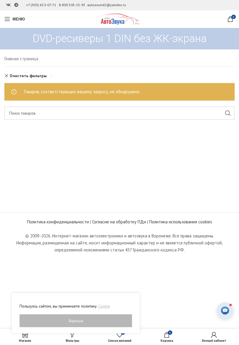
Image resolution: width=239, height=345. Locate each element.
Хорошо (75, 320)
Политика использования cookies (180, 222)
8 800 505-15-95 (72, 5)
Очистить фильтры (28, 76)
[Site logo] (119, 18)
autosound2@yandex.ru (106, 5)
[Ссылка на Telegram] (16, 5)
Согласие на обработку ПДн (119, 222)
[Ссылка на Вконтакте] (8, 5)
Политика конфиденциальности (58, 222)
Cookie (104, 306)
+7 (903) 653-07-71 (41, 5)
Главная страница (21, 58)
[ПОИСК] (228, 113)
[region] (76, 313)
